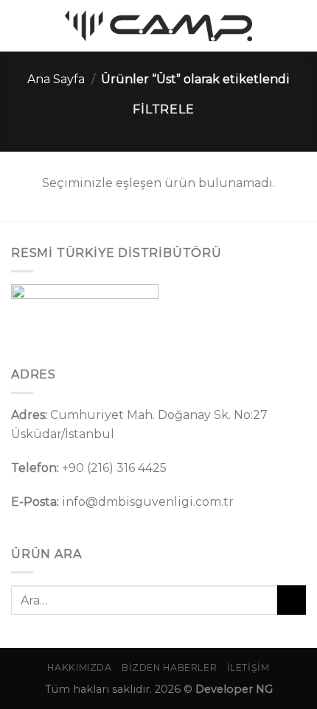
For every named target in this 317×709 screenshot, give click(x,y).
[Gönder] (291, 599)
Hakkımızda (79, 667)
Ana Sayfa (56, 79)
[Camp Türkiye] (158, 25)
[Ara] (300, 25)
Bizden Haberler (169, 667)
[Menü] (20, 25)
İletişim (248, 667)
